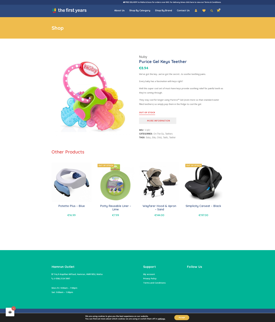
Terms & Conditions (212, 2)
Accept (182, 317)
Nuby (143, 57)
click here (190, 2)
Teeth (165, 137)
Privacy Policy (150, 278)
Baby (148, 137)
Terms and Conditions (154, 282)
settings (161, 319)
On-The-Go (159, 134)
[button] (212, 11)
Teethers (169, 134)
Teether (172, 137)
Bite (154, 137)
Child (159, 137)
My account (149, 274)
